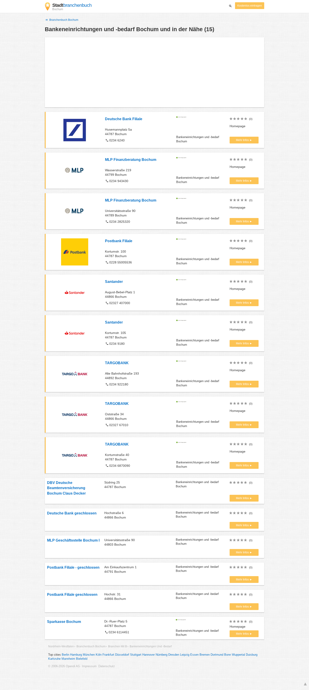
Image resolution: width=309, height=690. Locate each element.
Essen (194, 654)
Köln (99, 654)
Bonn (227, 654)
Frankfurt (108, 654)
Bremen (205, 654)
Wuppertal (238, 654)
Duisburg (251, 654)
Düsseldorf (122, 654)
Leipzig (184, 654)
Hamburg (76, 654)
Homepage (237, 126)
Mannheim (68, 658)
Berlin (65, 654)
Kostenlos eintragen (249, 5)
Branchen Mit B (117, 646)
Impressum (89, 666)
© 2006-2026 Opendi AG (64, 666)
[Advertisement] (154, 72)
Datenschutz (106, 666)
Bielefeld (81, 658)
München (89, 654)
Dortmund (217, 654)
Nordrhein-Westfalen (61, 646)
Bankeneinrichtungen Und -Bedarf (151, 646)
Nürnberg (161, 654)
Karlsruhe (54, 658)
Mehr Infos (243, 140)
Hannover (148, 654)
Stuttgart (135, 654)
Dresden (173, 654)
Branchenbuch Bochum (63, 19)
